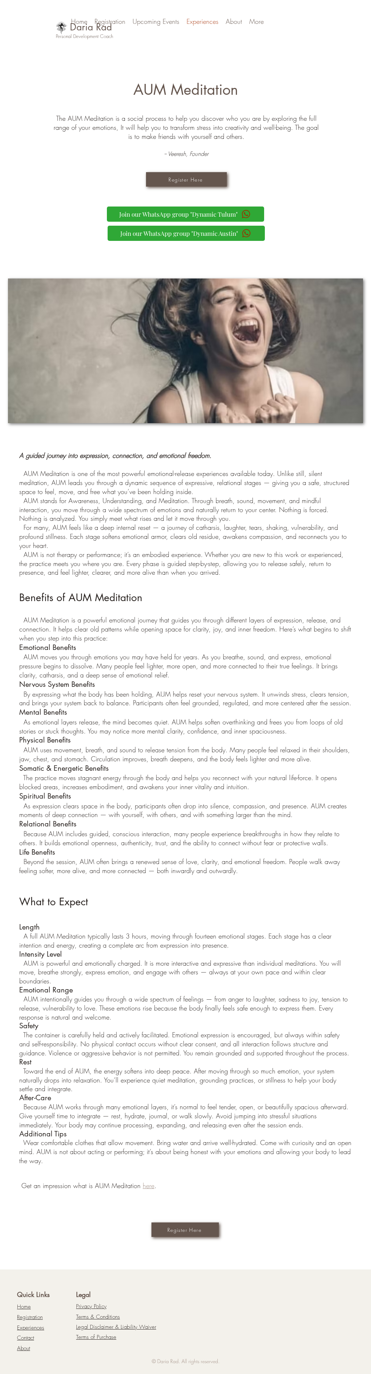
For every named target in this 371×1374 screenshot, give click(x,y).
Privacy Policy (91, 1306)
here (148, 1185)
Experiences (30, 1327)
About (23, 1348)
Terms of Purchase (96, 1337)
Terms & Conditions (98, 1316)
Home (24, 1306)
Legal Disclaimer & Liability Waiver (116, 1327)
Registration (30, 1317)
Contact (25, 1337)
